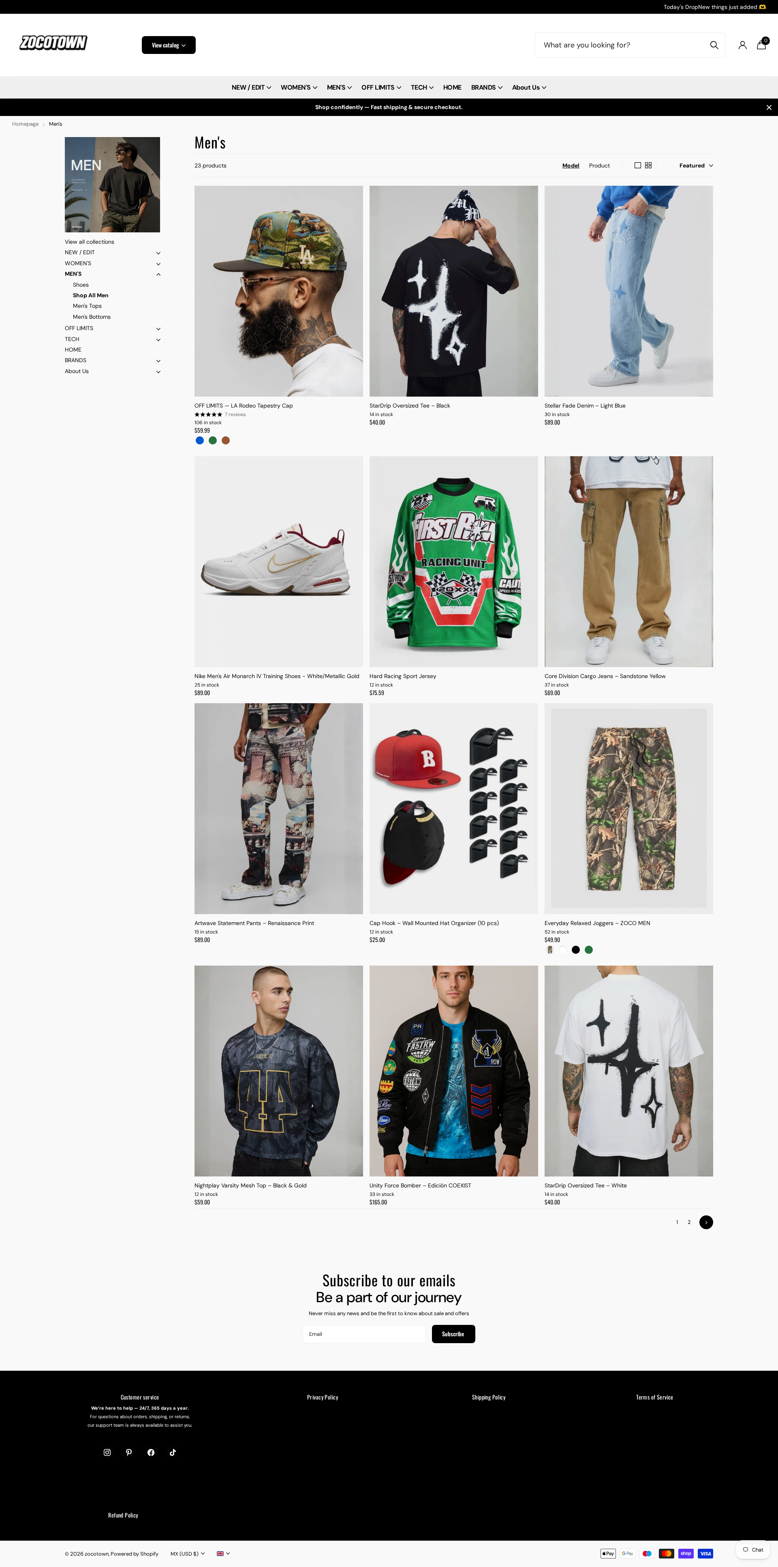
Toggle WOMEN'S (158, 264)
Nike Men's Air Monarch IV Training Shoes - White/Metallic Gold (276, 676)
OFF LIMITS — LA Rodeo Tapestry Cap (243, 405)
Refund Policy (123, 1515)
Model (570, 165)
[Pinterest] (129, 1452)
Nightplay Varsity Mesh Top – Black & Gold (250, 1185)
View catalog (166, 45)
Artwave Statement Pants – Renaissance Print (254, 923)
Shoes (81, 284)
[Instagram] (107, 1452)
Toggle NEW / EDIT (158, 253)
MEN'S (336, 87)
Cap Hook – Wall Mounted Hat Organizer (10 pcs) (434, 923)
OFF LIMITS (377, 87)
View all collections (89, 241)
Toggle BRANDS (158, 361)
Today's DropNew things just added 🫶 (715, 7)
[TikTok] (172, 1452)
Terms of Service (654, 1397)
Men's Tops (87, 305)
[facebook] (150, 1452)
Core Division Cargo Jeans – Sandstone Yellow (605, 676)
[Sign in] (742, 45)
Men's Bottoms (92, 316)
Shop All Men (91, 295)
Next (706, 1222)
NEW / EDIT (248, 87)
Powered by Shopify (134, 1553)
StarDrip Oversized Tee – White (586, 1185)
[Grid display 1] (638, 165)
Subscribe (453, 1333)
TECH (419, 87)
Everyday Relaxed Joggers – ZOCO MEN (597, 923)
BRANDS (483, 87)
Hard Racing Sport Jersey (403, 676)
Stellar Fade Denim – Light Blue (585, 405)
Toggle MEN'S (158, 274)
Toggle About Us (158, 372)
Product (599, 165)
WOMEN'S (296, 87)
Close (769, 107)
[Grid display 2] (648, 165)
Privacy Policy (322, 1397)
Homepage (25, 123)
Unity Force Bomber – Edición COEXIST (420, 1185)
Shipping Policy (488, 1397)
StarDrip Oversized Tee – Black (410, 405)
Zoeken (714, 45)
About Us (526, 87)
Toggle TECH (158, 340)
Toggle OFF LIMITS (158, 329)
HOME (452, 87)
